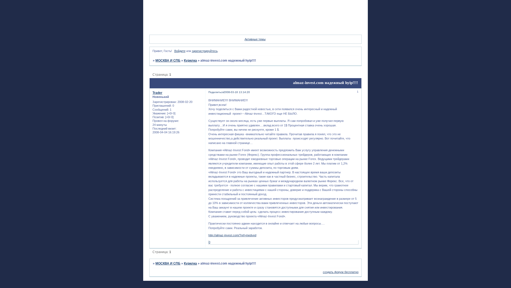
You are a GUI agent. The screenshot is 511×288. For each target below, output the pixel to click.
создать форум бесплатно (340, 272)
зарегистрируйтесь (205, 51)
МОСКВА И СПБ (167, 60)
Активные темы (255, 39)
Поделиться (216, 92)
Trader (157, 93)
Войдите (180, 51)
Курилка (190, 60)
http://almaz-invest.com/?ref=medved (232, 235)
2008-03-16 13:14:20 (237, 92)
